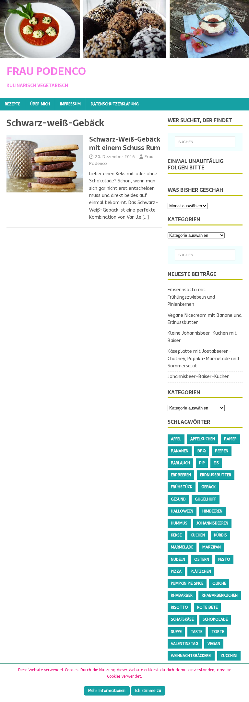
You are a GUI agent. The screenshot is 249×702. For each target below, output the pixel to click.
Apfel (176, 439)
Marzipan (211, 547)
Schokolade (215, 619)
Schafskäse (182, 619)
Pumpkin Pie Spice (187, 583)
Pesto (224, 559)
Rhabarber (182, 595)
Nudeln (178, 559)
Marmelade (182, 547)
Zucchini (228, 655)
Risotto (179, 607)
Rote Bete (207, 607)
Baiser (230, 439)
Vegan (214, 643)
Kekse (176, 535)
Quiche (219, 583)
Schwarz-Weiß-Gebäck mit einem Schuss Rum (124, 143)
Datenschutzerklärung (115, 104)
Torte (217, 631)
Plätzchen (201, 571)
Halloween (182, 511)
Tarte (196, 631)
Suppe (176, 631)
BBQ (201, 451)
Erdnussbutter (215, 475)
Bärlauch (180, 463)
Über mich (40, 104)
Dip (202, 463)
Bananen (179, 451)
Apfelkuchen (202, 439)
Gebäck (208, 487)
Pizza (176, 571)
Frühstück (181, 487)
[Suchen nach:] (205, 141)
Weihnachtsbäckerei (191, 655)
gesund (178, 499)
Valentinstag (184, 643)
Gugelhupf (205, 499)
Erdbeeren (181, 475)
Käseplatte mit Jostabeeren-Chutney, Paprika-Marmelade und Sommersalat (203, 359)
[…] (146, 217)
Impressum (70, 104)
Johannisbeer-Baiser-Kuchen (199, 376)
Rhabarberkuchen (220, 595)
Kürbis (220, 535)
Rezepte (12, 104)
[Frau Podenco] (124, 54)
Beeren (221, 451)
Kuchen (198, 535)
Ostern (201, 559)
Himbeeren (212, 511)
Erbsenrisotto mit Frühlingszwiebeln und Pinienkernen (191, 297)
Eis (216, 463)
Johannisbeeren (212, 523)
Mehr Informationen (106, 690)
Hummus (179, 523)
